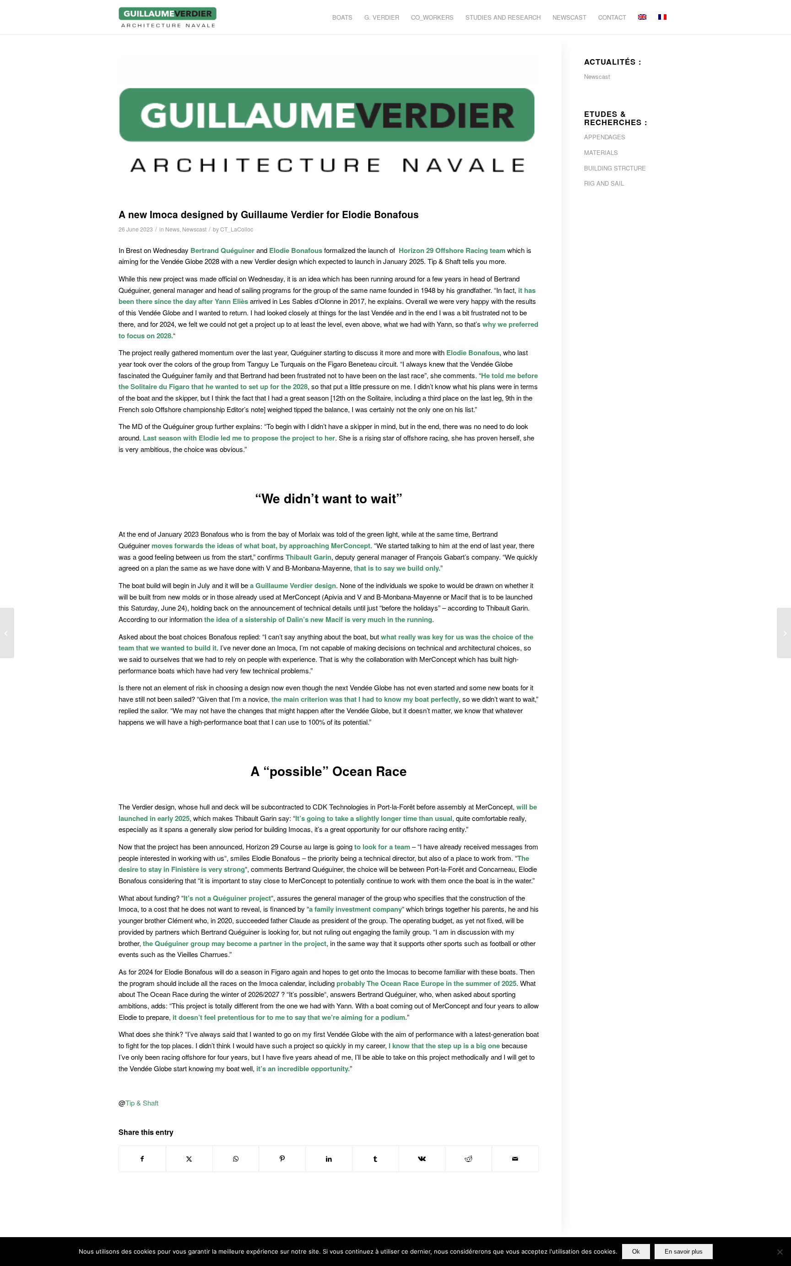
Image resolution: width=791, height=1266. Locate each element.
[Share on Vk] (422, 1159)
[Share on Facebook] (142, 1159)
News (172, 229)
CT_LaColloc (236, 229)
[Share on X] (189, 1159)
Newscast (194, 229)
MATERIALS (601, 152)
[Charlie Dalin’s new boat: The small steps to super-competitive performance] (784, 633)
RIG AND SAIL (604, 183)
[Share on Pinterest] (282, 1159)
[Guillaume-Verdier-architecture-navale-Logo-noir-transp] (168, 17)
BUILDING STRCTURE (615, 168)
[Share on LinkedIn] (329, 1159)
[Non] (779, 1251)
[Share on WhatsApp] (236, 1159)
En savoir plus (684, 1251)
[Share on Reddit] (468, 1159)
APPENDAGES (604, 136)
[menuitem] (342, 17)
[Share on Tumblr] (375, 1159)
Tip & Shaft (141, 1102)
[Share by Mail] (515, 1159)
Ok (636, 1251)
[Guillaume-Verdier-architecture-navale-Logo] (329, 130)
